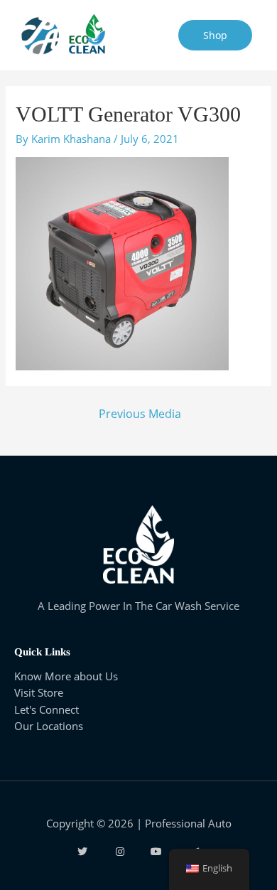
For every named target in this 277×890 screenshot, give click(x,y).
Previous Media (140, 414)
